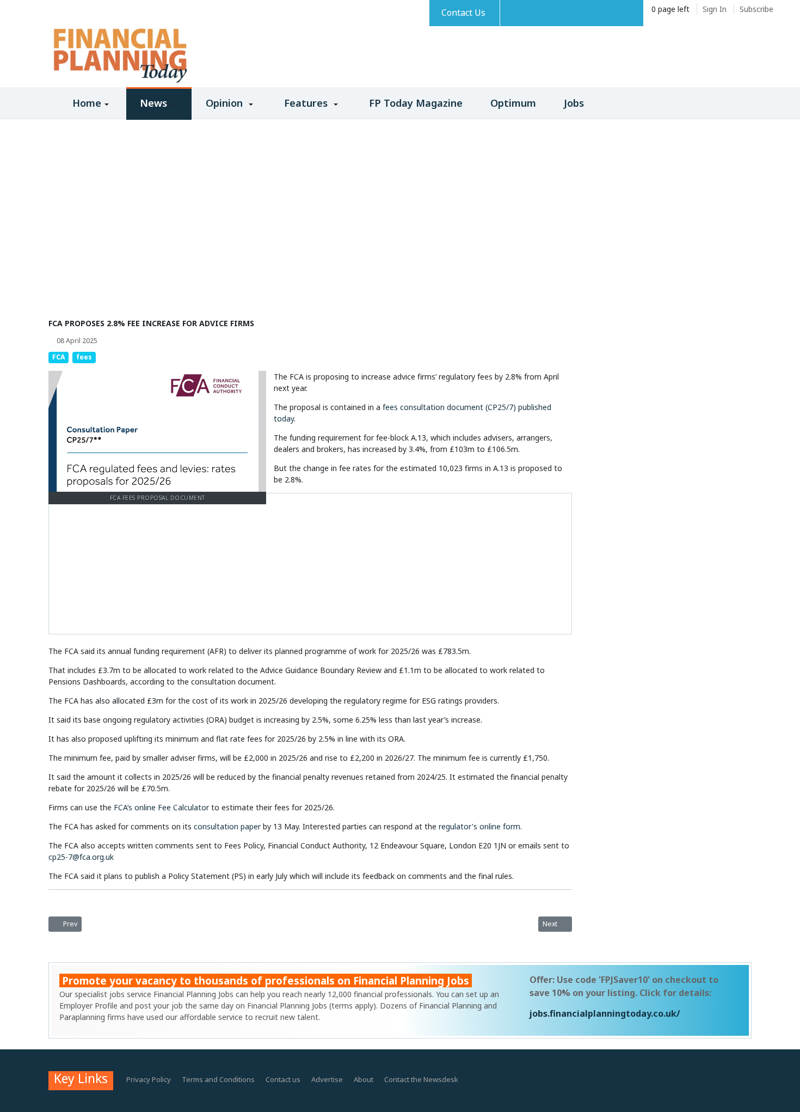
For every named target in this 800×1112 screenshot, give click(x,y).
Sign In (715, 9)
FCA (58, 357)
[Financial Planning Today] (119, 56)
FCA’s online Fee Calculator (161, 807)
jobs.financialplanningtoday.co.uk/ (605, 1013)
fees (84, 357)
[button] (87, 109)
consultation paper (227, 826)
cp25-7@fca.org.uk (81, 857)
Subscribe (756, 9)
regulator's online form (479, 826)
